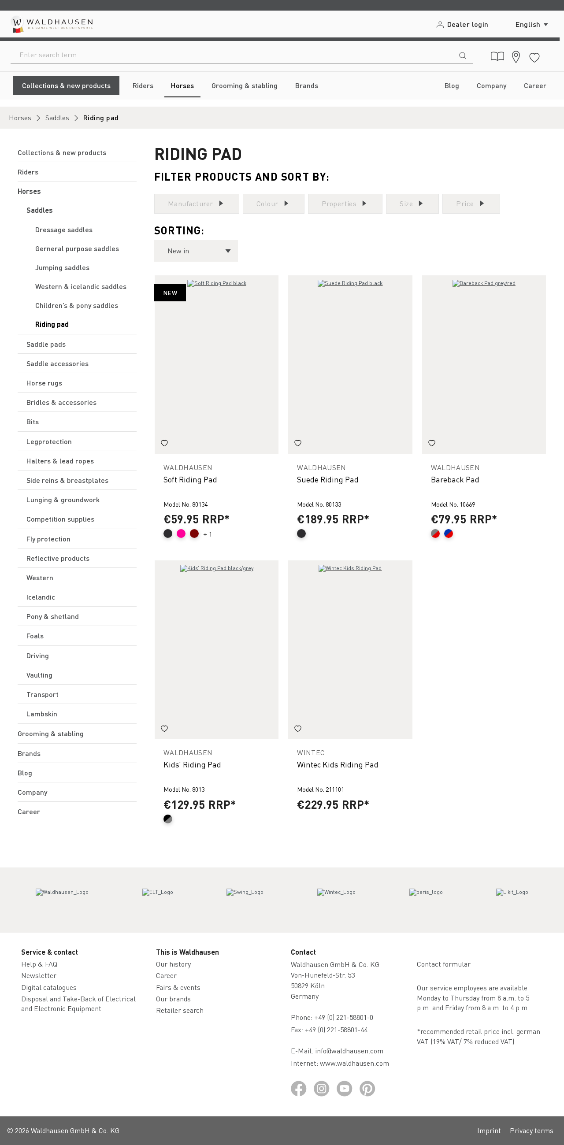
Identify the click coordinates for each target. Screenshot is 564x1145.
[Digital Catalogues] (497, 56)
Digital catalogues (49, 987)
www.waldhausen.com (354, 1062)
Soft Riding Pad (190, 479)
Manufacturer (190, 203)
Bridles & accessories (61, 402)
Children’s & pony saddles (76, 305)
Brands (29, 753)
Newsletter (38, 975)
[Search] (462, 54)
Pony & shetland (52, 616)
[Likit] (512, 900)
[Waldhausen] (62, 900)
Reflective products (57, 558)
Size (406, 203)
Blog (25, 772)
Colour (267, 203)
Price (465, 203)
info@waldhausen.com (349, 1050)
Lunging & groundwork (63, 499)
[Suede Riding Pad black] (350, 364)
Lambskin (41, 713)
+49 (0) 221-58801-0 (343, 1017)
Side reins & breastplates (67, 480)
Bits (32, 421)
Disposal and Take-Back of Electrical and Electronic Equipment (78, 1003)
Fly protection (48, 538)
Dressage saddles (64, 229)
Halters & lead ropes (60, 460)
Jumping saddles (62, 267)
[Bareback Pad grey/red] (484, 364)
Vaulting (39, 674)
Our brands (173, 998)
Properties (339, 203)
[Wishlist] (534, 56)
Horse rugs (44, 382)
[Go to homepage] (51, 24)
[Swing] (244, 900)
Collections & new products (62, 152)
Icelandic (40, 596)
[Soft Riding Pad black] (216, 364)
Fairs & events (178, 987)
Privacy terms (531, 1130)
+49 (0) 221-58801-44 (338, 1029)
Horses (29, 191)
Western (39, 577)
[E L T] (157, 900)
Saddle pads (46, 343)
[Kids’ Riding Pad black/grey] (216, 649)
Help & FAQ (39, 963)
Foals (35, 635)
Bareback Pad (455, 479)
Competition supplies (60, 518)
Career (29, 811)
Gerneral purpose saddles (77, 248)
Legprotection (49, 441)
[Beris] (426, 900)
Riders (28, 171)
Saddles (39, 210)
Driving (37, 655)
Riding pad (52, 324)
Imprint (489, 1130)
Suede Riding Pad (328, 479)
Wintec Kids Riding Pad (337, 764)
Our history (173, 963)
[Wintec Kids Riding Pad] (350, 649)
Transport (42, 694)
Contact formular (444, 963)
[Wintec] (336, 900)
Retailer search (180, 1010)
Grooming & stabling (51, 733)
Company (32, 792)
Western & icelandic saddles (80, 286)
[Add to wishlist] (164, 444)
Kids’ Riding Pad (192, 764)
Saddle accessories (57, 363)
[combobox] (232, 54)
